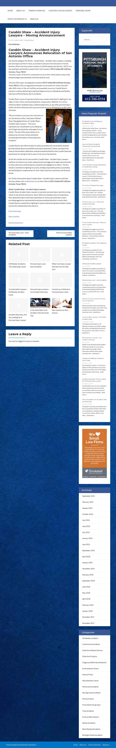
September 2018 (88, 581)
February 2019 (87, 575)
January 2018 (87, 611)
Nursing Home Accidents (91, 693)
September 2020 (88, 550)
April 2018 (86, 599)
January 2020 (87, 563)
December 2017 (88, 617)
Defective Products (17, 19)
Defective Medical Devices (92, 650)
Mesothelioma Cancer (90, 681)
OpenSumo (32, 745)
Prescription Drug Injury (91, 705)
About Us (20, 11)
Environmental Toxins (90, 668)
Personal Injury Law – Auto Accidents (94, 280)
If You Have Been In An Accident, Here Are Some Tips (39, 313)
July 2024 (86, 520)
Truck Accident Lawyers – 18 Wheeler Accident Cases (18, 292)
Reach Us (34, 19)
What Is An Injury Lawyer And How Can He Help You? (61, 266)
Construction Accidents (60, 11)
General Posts (18, 223)
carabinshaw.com (30, 181)
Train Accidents (88, 711)
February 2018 (87, 605)
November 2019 (88, 569)
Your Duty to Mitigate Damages (92, 185)
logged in (21, 341)
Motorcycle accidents (90, 687)
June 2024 (86, 526)
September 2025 (88, 496)
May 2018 (86, 593)
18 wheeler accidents (90, 638)
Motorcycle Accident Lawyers (91, 263)
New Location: (14, 216)
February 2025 (87, 502)
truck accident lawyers (90, 717)
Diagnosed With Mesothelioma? (94, 662)
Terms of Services (36, 11)
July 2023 (86, 532)
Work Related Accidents (91, 729)
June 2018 (86, 587)
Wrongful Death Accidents (92, 735)
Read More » (91, 160)
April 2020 (86, 557)
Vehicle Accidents (88, 723)
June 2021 (86, 544)
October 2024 (87, 514)
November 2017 (88, 623)
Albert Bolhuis (29, 40)
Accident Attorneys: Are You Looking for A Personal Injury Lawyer (18, 317)
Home (10, 11)
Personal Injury (83, 11)
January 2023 (87, 538)
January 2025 (87, 508)
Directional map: (15, 211)
